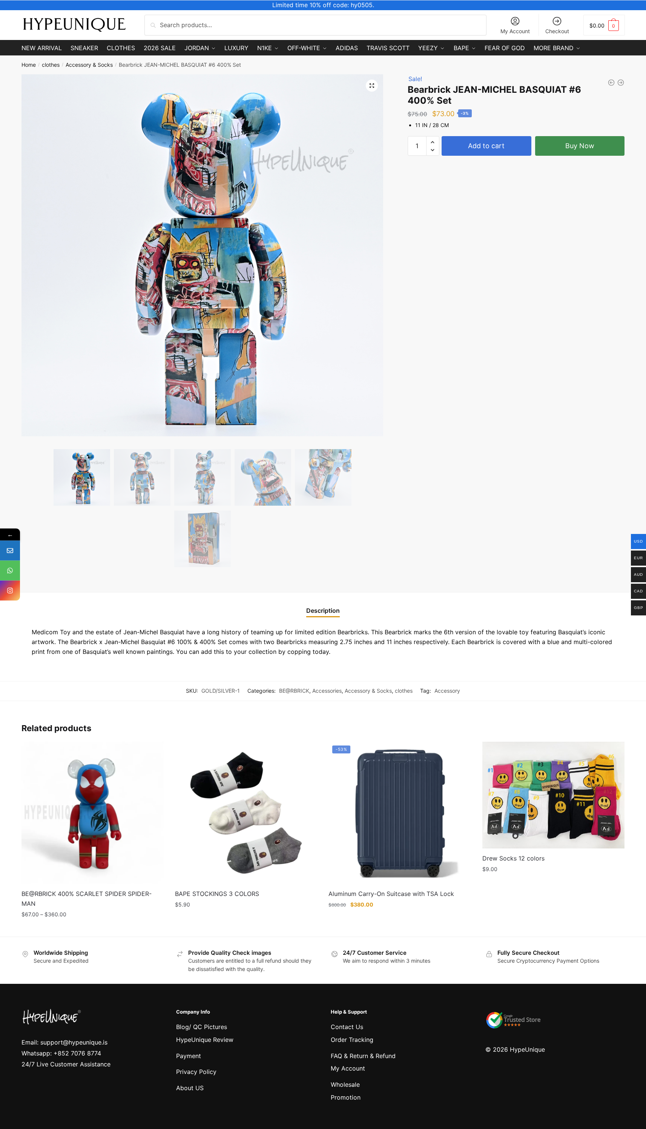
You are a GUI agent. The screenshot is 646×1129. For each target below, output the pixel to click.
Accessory (447, 690)
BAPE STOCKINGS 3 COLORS (217, 893)
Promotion (346, 1097)
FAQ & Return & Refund (363, 1056)
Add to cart (486, 146)
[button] (372, 86)
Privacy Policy (196, 1071)
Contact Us (347, 1027)
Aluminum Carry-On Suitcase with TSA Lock (391, 893)
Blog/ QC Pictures (201, 1027)
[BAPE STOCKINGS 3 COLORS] (246, 813)
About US (190, 1088)
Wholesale (345, 1084)
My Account (515, 31)
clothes (51, 64)
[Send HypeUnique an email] (10, 551)
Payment (188, 1056)
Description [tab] (323, 610)
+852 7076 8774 (77, 1053)
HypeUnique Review (204, 1039)
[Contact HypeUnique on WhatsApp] (10, 571)
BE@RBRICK (294, 690)
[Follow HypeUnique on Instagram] (10, 591)
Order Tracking (352, 1039)
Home (28, 64)
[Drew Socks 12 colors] (553, 795)
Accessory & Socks (89, 64)
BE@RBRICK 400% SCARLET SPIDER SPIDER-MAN (86, 898)
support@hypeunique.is (73, 1042)
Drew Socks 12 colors (513, 858)
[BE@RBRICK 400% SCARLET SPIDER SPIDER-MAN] (92, 813)
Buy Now (579, 146)
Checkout (557, 31)
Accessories (327, 690)
